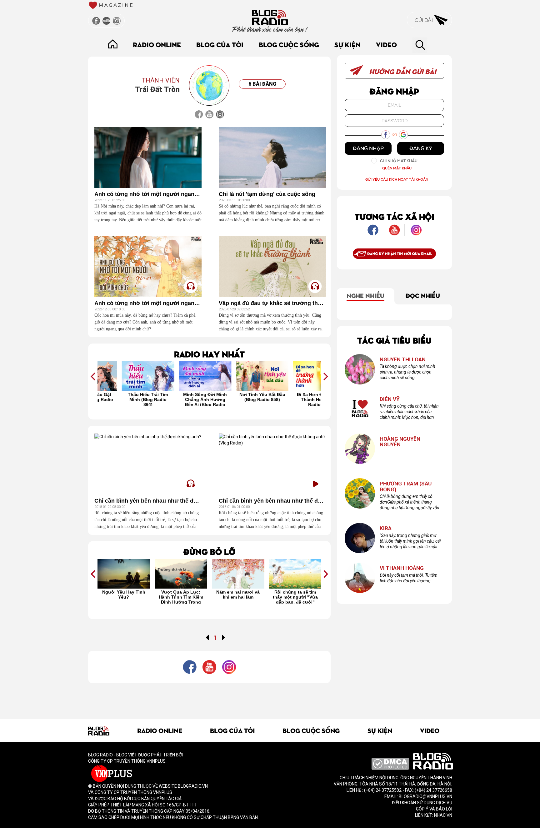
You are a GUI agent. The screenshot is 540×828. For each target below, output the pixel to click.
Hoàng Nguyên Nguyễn (400, 442)
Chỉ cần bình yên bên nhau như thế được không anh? (148, 501)
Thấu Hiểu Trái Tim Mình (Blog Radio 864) (124, 399)
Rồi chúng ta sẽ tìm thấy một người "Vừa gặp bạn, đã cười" (238, 597)
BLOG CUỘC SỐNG (289, 44)
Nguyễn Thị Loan (403, 360)
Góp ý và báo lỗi (434, 808)
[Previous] (207, 637)
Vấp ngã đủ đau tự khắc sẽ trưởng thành (272, 303)
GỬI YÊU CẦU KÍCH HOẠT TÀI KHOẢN (396, 179)
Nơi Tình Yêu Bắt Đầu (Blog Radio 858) (238, 397)
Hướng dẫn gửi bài (402, 71)
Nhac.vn (442, 815)
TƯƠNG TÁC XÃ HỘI (394, 216)
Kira (386, 528)
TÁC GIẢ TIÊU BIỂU (394, 339)
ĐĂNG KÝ (420, 148)
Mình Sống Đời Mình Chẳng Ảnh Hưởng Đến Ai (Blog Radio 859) (181, 399)
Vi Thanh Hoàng (402, 568)
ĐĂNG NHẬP (368, 148)
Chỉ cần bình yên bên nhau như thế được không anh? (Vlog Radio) (272, 501)
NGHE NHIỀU (365, 295)
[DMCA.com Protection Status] (390, 763)
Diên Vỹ (390, 399)
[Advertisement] (209, 697)
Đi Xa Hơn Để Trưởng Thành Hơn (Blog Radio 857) (295, 399)
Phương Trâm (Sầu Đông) (406, 486)
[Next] (224, 637)
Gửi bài (424, 20)
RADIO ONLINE (157, 44)
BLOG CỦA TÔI (219, 44)
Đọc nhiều (423, 295)
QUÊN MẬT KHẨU (397, 168)
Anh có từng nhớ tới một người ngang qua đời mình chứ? (148, 194)
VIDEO (386, 44)
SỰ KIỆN (347, 44)
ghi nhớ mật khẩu (399, 160)
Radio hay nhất (209, 353)
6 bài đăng (262, 84)
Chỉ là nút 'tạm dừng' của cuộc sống (267, 194)
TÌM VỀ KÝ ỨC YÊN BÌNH (295, 595)
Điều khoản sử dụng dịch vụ (422, 802)
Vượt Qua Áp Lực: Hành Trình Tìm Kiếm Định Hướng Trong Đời (124, 597)
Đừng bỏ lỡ (209, 551)
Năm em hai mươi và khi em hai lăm (180, 595)
